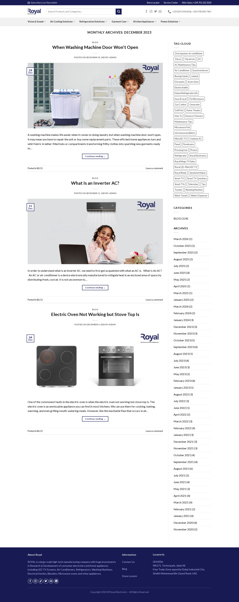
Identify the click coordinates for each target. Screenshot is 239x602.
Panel (177, 144)
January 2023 (182, 387)
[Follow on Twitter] (155, 11)
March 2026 (181, 239)
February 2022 (182, 428)
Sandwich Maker (198, 172)
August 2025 (181, 259)
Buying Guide (181, 76)
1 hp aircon (189, 59)
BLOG (95, 42)
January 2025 (182, 299)
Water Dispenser (199, 195)
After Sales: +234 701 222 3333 (196, 2)
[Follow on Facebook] (146, 11)
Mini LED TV (181, 138)
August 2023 (181, 353)
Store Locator (153, 2)
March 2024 (181, 306)
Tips (203, 184)
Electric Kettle (181, 87)
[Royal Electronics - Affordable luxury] (34, 11)
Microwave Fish (182, 127)
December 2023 (183, 326)
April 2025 (180, 286)
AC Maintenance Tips (185, 64)
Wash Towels (181, 195)
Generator (194, 104)
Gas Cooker (180, 104)
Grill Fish (179, 110)
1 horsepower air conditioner (189, 53)
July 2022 (179, 401)
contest (194, 76)
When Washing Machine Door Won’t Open (95, 47)
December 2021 (183, 441)
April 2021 (180, 495)
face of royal (181, 99)
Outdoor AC (196, 138)
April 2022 (180, 414)
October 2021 (182, 455)
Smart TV (179, 178)
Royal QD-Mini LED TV (186, 167)
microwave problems (185, 132)
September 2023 (184, 347)
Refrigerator (181, 155)
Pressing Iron (181, 150)
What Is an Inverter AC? (95, 183)
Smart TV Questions (197, 178)
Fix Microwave (197, 99)
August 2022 (181, 394)
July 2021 (179, 475)
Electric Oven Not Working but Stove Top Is (95, 314)
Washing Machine (194, 189)
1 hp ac (178, 59)
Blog (124, 568)
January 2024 (182, 320)
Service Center (171, 2)
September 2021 (184, 462)
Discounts (179, 81)
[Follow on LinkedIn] (56, 581)
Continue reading (95, 156)
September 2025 (184, 252)
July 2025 (179, 265)
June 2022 (180, 407)
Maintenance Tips (183, 121)
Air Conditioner (182, 70)
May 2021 (180, 488)
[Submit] (119, 12)
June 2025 (180, 272)
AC (199, 59)
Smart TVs (180, 184)
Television (193, 184)
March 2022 (181, 421)
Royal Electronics (198, 155)
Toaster (178, 189)
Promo (194, 150)
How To (178, 115)
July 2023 (179, 360)
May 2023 (180, 374)
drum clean (193, 81)
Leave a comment (154, 168)
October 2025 (182, 245)
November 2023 (184, 333)
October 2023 (182, 340)
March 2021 (181, 502)
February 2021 (182, 509)
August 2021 (181, 468)
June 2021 (180, 482)
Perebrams (188, 144)
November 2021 (184, 448)
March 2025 (181, 293)
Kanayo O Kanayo (194, 115)
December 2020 (183, 522)
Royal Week (181, 172)
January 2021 (182, 515)
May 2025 (180, 279)
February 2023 (182, 380)
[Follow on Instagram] (151, 11)
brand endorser (200, 70)
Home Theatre (193, 110)
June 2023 (180, 367)
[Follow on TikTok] (40, 581)
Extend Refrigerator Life (186, 93)
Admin (113, 57)
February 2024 (182, 313)
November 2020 (184, 529)
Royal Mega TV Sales (185, 161)
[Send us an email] (160, 11)
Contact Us (128, 561)
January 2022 (182, 434)
